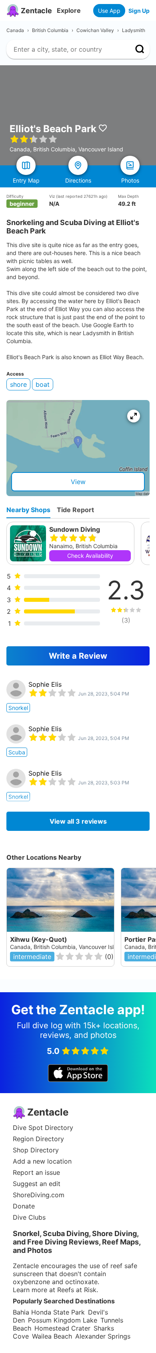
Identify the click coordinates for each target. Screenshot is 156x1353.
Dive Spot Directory (43, 1128)
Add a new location (42, 1161)
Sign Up (139, 10)
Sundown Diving (74, 529)
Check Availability (90, 555)
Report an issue (36, 1172)
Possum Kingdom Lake (62, 1320)
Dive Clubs (29, 1217)
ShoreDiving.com (38, 1195)
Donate (24, 1206)
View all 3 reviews (78, 821)
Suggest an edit (36, 1184)
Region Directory (38, 1139)
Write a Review (78, 656)
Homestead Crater (62, 1328)
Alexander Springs (102, 1336)
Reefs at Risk (76, 1290)
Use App (109, 10)
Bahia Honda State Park (49, 1312)
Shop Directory (36, 1150)
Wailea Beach (52, 1336)
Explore (69, 10)
